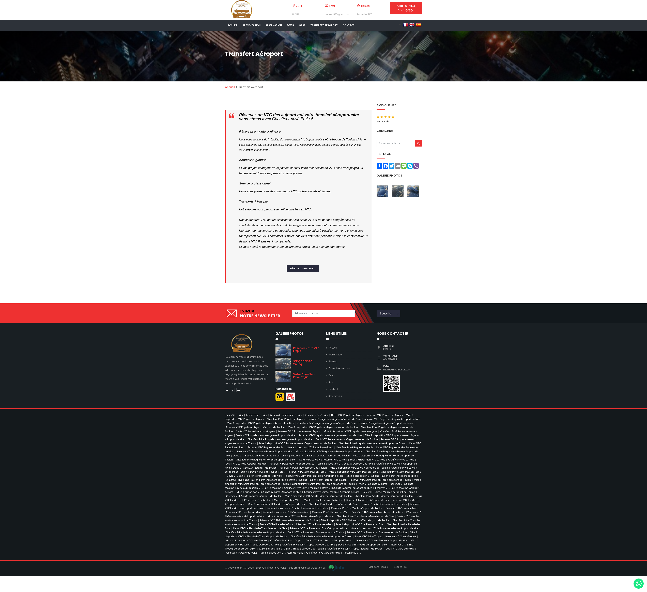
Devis (290, 25)
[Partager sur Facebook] (233, 390)
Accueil (232, 25)
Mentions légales (378, 567)
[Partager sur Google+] (238, 390)
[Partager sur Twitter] (227, 390)
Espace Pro (400, 567)
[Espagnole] (418, 24)
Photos (333, 361)
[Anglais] (412, 24)
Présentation (251, 25)
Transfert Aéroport (324, 25)
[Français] (405, 24)
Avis (331, 382)
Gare (302, 25)
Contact (349, 25)
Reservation (274, 25)
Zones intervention (339, 368)
